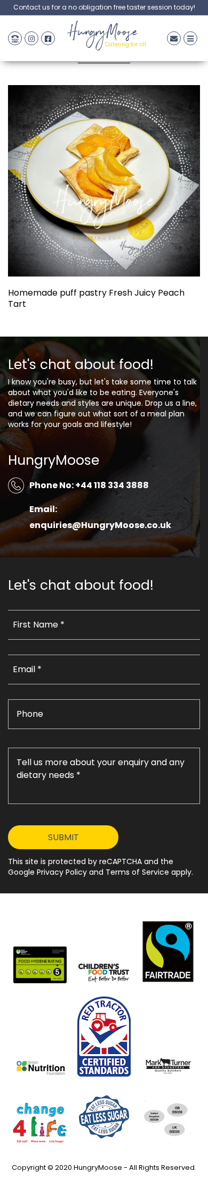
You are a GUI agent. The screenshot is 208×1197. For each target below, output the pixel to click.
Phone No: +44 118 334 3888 (89, 485)
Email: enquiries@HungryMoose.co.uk (100, 517)
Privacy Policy (104, 1180)
